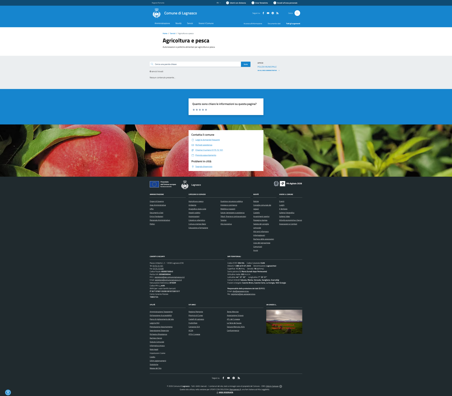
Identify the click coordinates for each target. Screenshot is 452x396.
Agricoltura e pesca (196, 201)
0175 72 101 (158, 265)
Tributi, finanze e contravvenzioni (233, 216)
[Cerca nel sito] (297, 13)
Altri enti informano (261, 231)
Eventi (281, 201)
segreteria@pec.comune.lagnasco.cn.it (170, 277)
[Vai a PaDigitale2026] (288, 183)
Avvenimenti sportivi (261, 216)
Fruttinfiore (193, 323)
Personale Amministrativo (160, 220)
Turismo (223, 220)
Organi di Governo (157, 201)
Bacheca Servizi (156, 338)
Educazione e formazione (198, 227)
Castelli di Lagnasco (196, 319)
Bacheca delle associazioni (263, 239)
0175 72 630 (158, 268)
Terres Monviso (233, 311)
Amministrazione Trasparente (161, 311)
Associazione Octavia (235, 315)
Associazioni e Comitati (288, 224)
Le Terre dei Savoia (234, 323)
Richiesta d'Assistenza (158, 334)
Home (165, 33)
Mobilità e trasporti (227, 208)
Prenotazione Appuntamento (161, 326)
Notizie (256, 201)
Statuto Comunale (157, 341)
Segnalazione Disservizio (159, 330)
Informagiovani (259, 235)
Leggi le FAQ (154, 323)
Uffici (152, 208)
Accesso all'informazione (253, 23)
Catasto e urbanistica (197, 220)
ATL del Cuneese (233, 319)
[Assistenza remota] (280, 386)
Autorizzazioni (194, 216)
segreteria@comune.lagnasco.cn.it (168, 279)
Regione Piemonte (158, 3)
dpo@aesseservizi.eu (241, 291)
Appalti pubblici (194, 212)
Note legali (154, 349)
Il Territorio (283, 208)
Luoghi (281, 205)
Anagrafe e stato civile (197, 208)
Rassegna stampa (260, 220)
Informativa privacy (157, 345)
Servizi (173, 33)
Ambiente (192, 205)
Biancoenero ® (235, 389)
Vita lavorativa (226, 224)
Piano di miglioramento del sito (162, 319)
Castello (256, 212)
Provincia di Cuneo (196, 315)
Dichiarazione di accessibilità (161, 315)
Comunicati (257, 246)
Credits (152, 356)
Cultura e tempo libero (197, 224)
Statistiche (154, 364)
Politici (152, 224)
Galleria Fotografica (286, 212)
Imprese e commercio (228, 205)
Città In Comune (272, 386)
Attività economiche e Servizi (290, 220)
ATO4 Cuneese (194, 334)
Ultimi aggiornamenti (158, 360)
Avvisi (255, 250)
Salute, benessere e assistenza (232, 212)
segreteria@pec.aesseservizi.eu (243, 294)
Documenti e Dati (156, 212)
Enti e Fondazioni (156, 216)
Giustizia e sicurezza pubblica (231, 201)
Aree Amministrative (158, 205)
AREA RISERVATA (226, 392)
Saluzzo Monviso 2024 (236, 326)
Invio (246, 64)
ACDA (191, 330)
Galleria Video (284, 216)
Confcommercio (233, 330)
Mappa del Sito (155, 368)
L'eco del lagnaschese (261, 242)
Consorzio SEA (194, 326)
